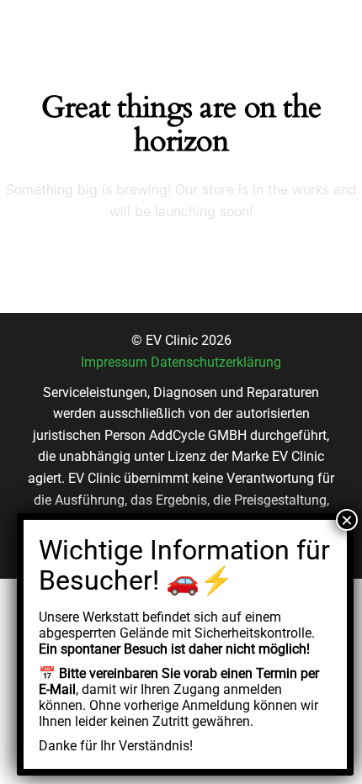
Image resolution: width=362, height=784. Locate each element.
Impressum (114, 362)
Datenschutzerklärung (216, 362)
